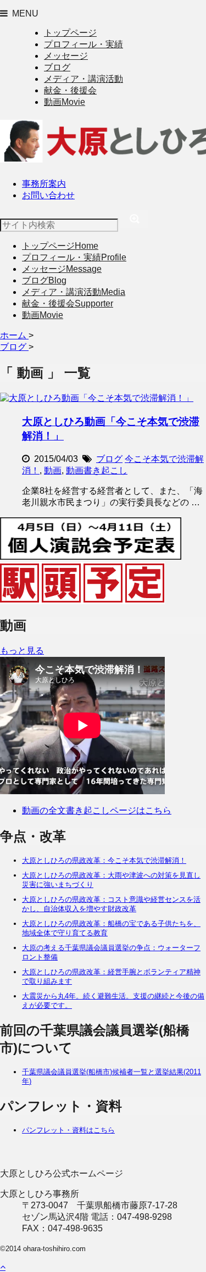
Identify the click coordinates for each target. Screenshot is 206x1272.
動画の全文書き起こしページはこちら (96, 810)
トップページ (70, 32)
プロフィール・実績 (83, 44)
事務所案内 (44, 183)
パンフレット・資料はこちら (68, 1130)
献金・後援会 (70, 90)
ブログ (57, 67)
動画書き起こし (96, 470)
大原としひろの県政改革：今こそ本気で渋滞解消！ (104, 860)
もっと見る (22, 650)
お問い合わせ (48, 195)
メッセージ (66, 55)
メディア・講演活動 (83, 78)
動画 (64, 102)
